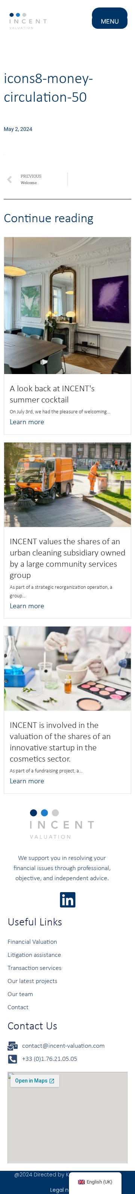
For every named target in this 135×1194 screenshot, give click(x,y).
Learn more (27, 422)
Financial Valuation (32, 942)
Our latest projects (32, 981)
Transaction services (35, 968)
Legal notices (67, 1190)
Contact (18, 1007)
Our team (20, 994)
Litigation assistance (34, 955)
